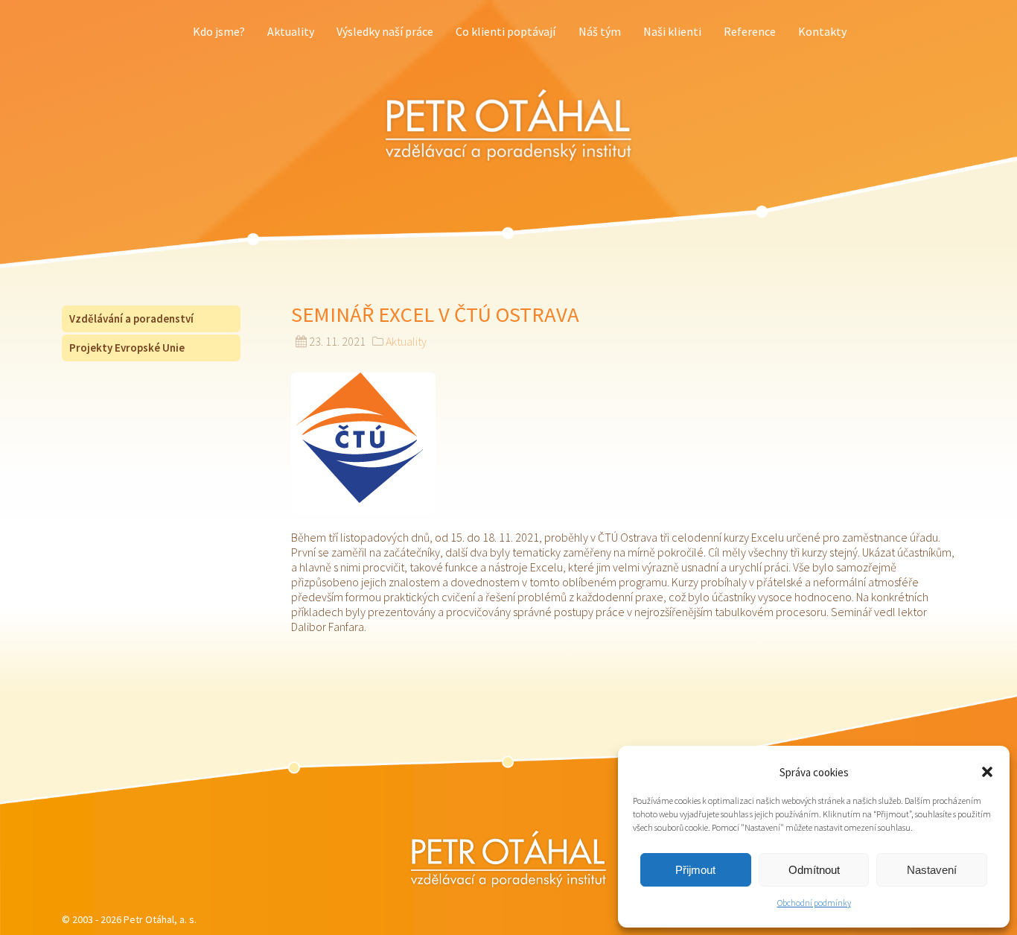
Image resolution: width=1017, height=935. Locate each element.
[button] (987, 771)
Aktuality (290, 31)
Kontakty (822, 31)
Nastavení (932, 869)
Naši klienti (672, 31)
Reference (750, 31)
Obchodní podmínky (814, 902)
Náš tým (599, 31)
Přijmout (695, 869)
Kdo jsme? (219, 31)
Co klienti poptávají (505, 31)
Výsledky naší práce (385, 31)
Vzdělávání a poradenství (131, 318)
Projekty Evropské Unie (127, 347)
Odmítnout (814, 869)
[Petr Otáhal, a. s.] (508, 125)
